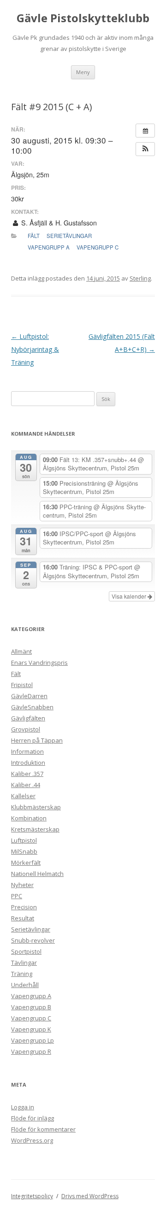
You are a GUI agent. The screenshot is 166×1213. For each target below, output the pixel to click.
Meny (83, 72)
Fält (34, 235)
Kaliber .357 (27, 773)
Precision (24, 907)
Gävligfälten (28, 718)
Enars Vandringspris (39, 662)
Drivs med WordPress (90, 1196)
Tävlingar (24, 962)
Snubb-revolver (33, 940)
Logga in (22, 1107)
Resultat (22, 918)
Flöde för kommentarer (43, 1129)
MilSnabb (24, 851)
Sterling (140, 278)
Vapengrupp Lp (32, 1040)
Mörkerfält (26, 862)
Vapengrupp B (31, 1007)
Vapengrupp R (31, 1051)
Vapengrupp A (49, 247)
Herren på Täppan (37, 740)
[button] (145, 149)
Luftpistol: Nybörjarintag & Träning (35, 349)
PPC (16, 896)
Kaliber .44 (25, 785)
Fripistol (22, 685)
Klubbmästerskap (36, 807)
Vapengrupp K (31, 1029)
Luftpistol (24, 840)
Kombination (29, 818)
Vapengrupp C (98, 247)
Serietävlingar (69, 235)
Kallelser (23, 796)
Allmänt (21, 651)
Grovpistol (25, 729)
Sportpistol (26, 951)
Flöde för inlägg (32, 1118)
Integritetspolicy (32, 1196)
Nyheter (22, 885)
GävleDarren (29, 696)
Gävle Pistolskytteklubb (83, 18)
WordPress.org (32, 1140)
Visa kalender (130, 596)
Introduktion (28, 762)
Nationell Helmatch (37, 873)
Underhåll (25, 985)
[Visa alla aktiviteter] (145, 131)
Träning (21, 973)
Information (27, 751)
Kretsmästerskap (35, 829)
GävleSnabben (32, 707)
